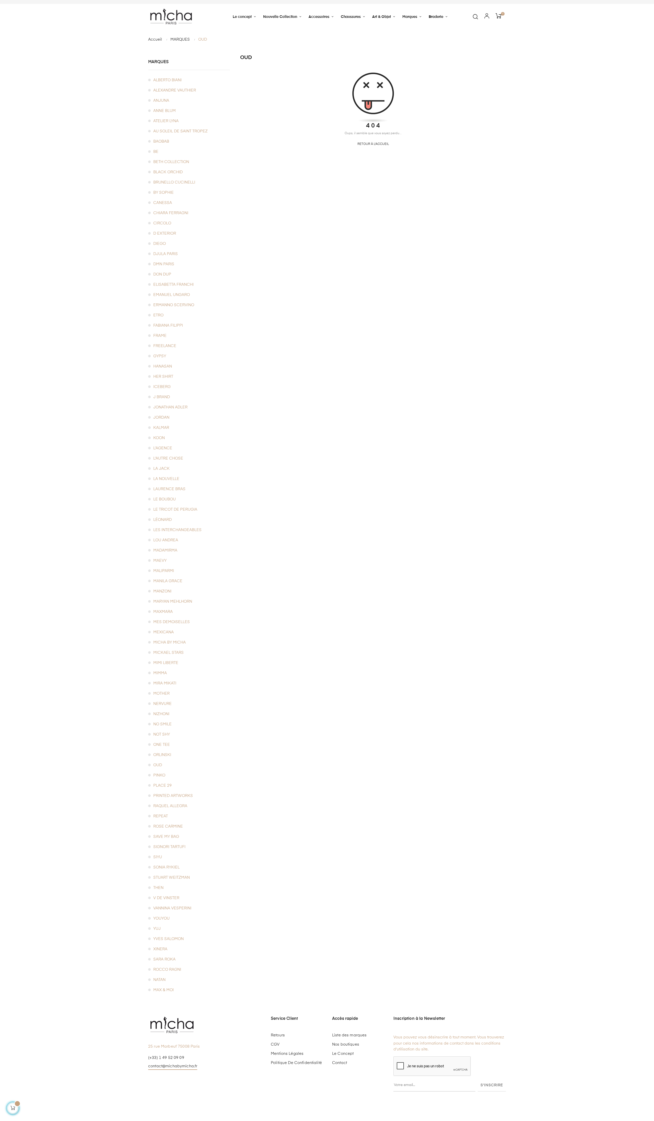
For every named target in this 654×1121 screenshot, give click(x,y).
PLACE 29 (162, 785)
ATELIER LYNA (166, 121)
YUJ (157, 929)
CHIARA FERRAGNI (170, 213)
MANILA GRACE (167, 581)
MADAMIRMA (165, 550)
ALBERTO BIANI (167, 80)
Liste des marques (349, 1035)
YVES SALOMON (168, 939)
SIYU (157, 857)
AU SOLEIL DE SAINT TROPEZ (180, 131)
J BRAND (161, 397)
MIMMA (160, 673)
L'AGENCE (162, 448)
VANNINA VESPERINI (172, 908)
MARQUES (158, 62)
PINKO (159, 775)
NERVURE (162, 704)
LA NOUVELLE (166, 479)
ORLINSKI (162, 755)
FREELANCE (164, 346)
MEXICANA (163, 632)
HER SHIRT (163, 377)
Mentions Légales (287, 1054)
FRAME (160, 336)
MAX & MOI (163, 990)
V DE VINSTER (166, 898)
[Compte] (486, 16)
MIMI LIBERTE (165, 663)
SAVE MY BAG (166, 837)
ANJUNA (161, 100)
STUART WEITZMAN (171, 877)
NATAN (159, 980)
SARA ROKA (164, 959)
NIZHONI (161, 714)
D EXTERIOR (164, 233)
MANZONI (162, 591)
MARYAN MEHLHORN (172, 601)
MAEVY (160, 561)
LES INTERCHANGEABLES (177, 530)
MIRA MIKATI (164, 683)
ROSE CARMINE (168, 826)
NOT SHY (161, 734)
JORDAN (161, 417)
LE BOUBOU (164, 499)
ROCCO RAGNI (167, 969)
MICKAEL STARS (168, 653)
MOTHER (161, 693)
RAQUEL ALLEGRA (170, 806)
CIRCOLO (162, 223)
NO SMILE (162, 724)
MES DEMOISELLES (171, 622)
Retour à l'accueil (373, 144)
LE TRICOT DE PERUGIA (175, 509)
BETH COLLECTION (171, 162)
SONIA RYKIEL (166, 867)
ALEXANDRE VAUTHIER (174, 90)
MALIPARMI (163, 571)
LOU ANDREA (165, 540)
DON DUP (162, 274)
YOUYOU (161, 918)
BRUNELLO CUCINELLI (174, 182)
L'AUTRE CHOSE (168, 458)
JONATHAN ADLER (170, 407)
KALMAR (161, 428)
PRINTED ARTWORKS (173, 796)
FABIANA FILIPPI (168, 325)
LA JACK (161, 469)
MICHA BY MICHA (169, 642)
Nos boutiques (345, 1044)
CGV (275, 1044)
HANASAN (162, 366)
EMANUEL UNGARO (171, 295)
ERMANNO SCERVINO (173, 305)
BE (155, 152)
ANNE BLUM (164, 111)
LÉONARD (162, 520)
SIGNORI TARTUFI (169, 847)
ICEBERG (162, 387)
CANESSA (162, 203)
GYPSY (159, 356)
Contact (339, 1063)
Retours (278, 1035)
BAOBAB (161, 141)
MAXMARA (163, 612)
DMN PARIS (163, 264)
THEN (158, 888)
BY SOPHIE (163, 193)
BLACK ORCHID (168, 172)
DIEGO (159, 244)
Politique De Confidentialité (296, 1063)
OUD (157, 765)
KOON (159, 438)
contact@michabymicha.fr (172, 1066)
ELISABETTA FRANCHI (173, 285)
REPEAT (160, 816)
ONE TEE (161, 745)
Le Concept (343, 1054)
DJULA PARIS (165, 254)
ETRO (158, 315)
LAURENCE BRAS (169, 489)
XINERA (160, 949)
